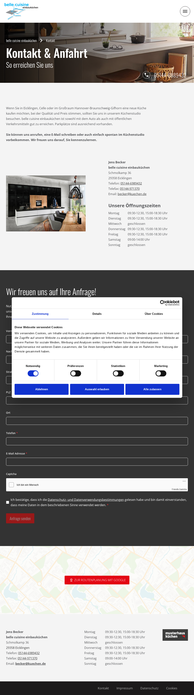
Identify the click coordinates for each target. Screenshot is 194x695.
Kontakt (103, 688)
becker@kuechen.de (132, 194)
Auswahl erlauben (97, 389)
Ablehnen (41, 389)
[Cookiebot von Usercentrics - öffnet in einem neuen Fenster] (162, 303)
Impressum (125, 688)
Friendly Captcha (179, 489)
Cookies (171, 688)
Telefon (12, 433)
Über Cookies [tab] (154, 313)
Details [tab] (97, 313)
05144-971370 (130, 189)
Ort (8, 412)
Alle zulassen (152, 389)
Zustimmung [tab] (40, 313)
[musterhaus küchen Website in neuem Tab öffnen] (175, 635)
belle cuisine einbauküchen (21, 40)
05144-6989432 (170, 75)
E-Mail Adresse (16, 453)
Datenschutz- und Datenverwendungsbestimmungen (86, 500)
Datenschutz (149, 688)
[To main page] (21, 11)
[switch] (75, 373)
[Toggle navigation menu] (185, 11)
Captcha (11, 474)
